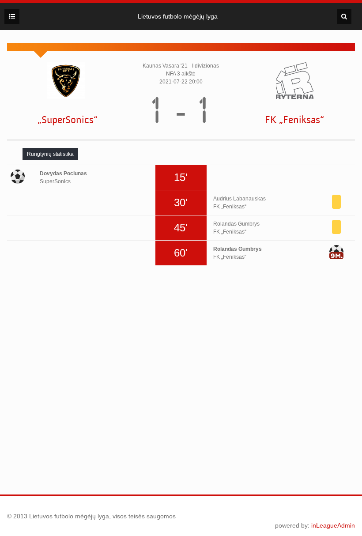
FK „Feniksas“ (294, 120)
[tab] (50, 154)
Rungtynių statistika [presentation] (50, 154)
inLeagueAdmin (333, 525)
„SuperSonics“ (68, 120)
